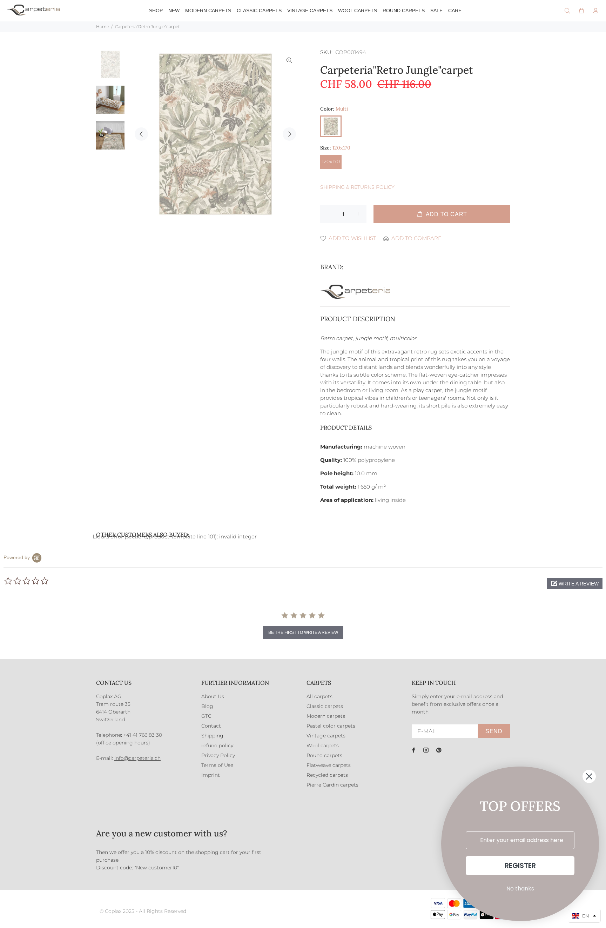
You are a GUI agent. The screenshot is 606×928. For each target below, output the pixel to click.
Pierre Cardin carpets (332, 785)
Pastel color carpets (331, 726)
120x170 (331, 161)
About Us (212, 696)
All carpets (319, 696)
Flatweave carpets (329, 765)
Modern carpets (326, 716)
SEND (494, 731)
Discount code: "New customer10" (137, 867)
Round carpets (324, 755)
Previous (141, 134)
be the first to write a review (303, 632)
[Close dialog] (589, 776)
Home (102, 26)
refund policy (217, 745)
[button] (574, 583)
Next (289, 134)
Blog (207, 706)
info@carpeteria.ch (137, 758)
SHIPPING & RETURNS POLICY (357, 187)
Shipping (212, 736)
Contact (211, 726)
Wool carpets (323, 745)
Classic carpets (325, 706)
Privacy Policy (218, 755)
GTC (206, 716)
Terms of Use (217, 765)
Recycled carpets (327, 775)
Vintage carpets (326, 736)
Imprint (210, 775)
